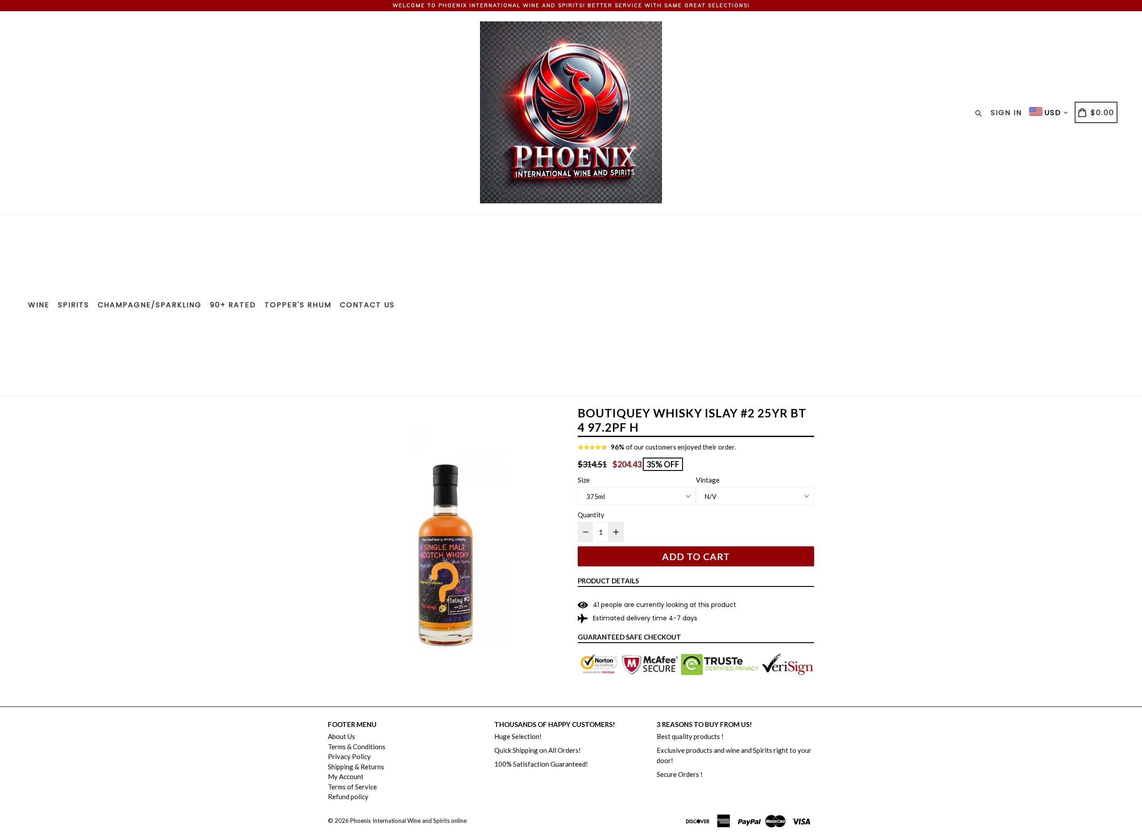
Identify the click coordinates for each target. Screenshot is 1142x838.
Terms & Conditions (356, 747)
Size (584, 480)
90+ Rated (233, 305)
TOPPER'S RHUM (298, 305)
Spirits (73, 305)
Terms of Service (352, 787)
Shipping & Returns (356, 767)
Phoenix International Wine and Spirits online (408, 820)
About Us (341, 736)
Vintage (708, 480)
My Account (346, 776)
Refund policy (348, 797)
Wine (39, 305)
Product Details (608, 581)
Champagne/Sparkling (150, 305)
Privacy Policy (349, 756)
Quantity (591, 515)
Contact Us (367, 305)
